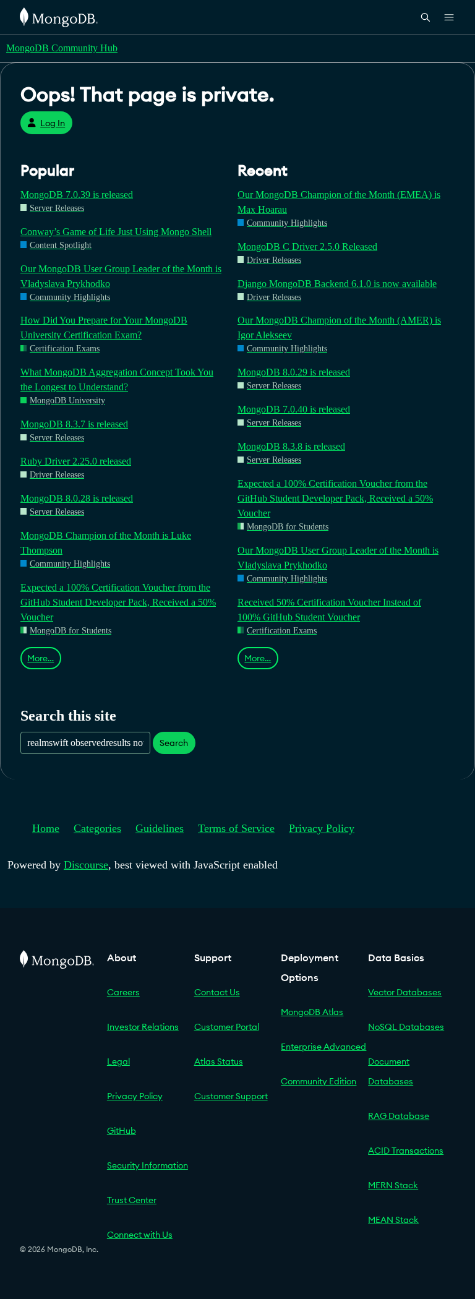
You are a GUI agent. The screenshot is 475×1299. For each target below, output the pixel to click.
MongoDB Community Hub (62, 48)
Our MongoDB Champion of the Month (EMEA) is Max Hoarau (339, 202)
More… (40, 658)
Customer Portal (226, 1026)
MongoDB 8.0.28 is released (76, 498)
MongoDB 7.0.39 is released (76, 194)
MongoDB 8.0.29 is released (294, 372)
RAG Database (398, 1115)
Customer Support (231, 1096)
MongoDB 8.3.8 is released (291, 446)
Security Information (147, 1165)
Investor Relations (143, 1026)
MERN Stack (393, 1185)
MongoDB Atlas (312, 1012)
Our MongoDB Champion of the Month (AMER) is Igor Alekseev (339, 327)
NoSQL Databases (406, 1026)
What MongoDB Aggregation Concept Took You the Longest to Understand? (116, 379)
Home (45, 828)
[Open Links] (449, 17)
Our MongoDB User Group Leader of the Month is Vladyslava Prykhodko (120, 276)
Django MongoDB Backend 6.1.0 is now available (337, 283)
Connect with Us (140, 1234)
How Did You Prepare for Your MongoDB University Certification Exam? (103, 327)
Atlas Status (218, 1061)
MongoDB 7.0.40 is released (294, 409)
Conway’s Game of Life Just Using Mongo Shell (116, 231)
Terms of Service (236, 828)
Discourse (86, 865)
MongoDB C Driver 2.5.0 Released (307, 246)
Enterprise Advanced (323, 1046)
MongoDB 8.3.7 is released (74, 424)
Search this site (68, 715)
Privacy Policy (321, 828)
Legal (118, 1061)
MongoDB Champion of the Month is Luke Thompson (105, 542)
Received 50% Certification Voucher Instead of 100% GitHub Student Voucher (329, 609)
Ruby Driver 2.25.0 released (75, 461)
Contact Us (217, 992)
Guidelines (159, 828)
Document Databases (390, 1071)
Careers (123, 992)
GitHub (121, 1130)
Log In (52, 123)
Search (174, 742)
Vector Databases (405, 992)
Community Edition (318, 1081)
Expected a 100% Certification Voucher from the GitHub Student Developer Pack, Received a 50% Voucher (118, 602)
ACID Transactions (405, 1150)
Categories (97, 828)
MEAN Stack (393, 1219)
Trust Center (131, 1200)
